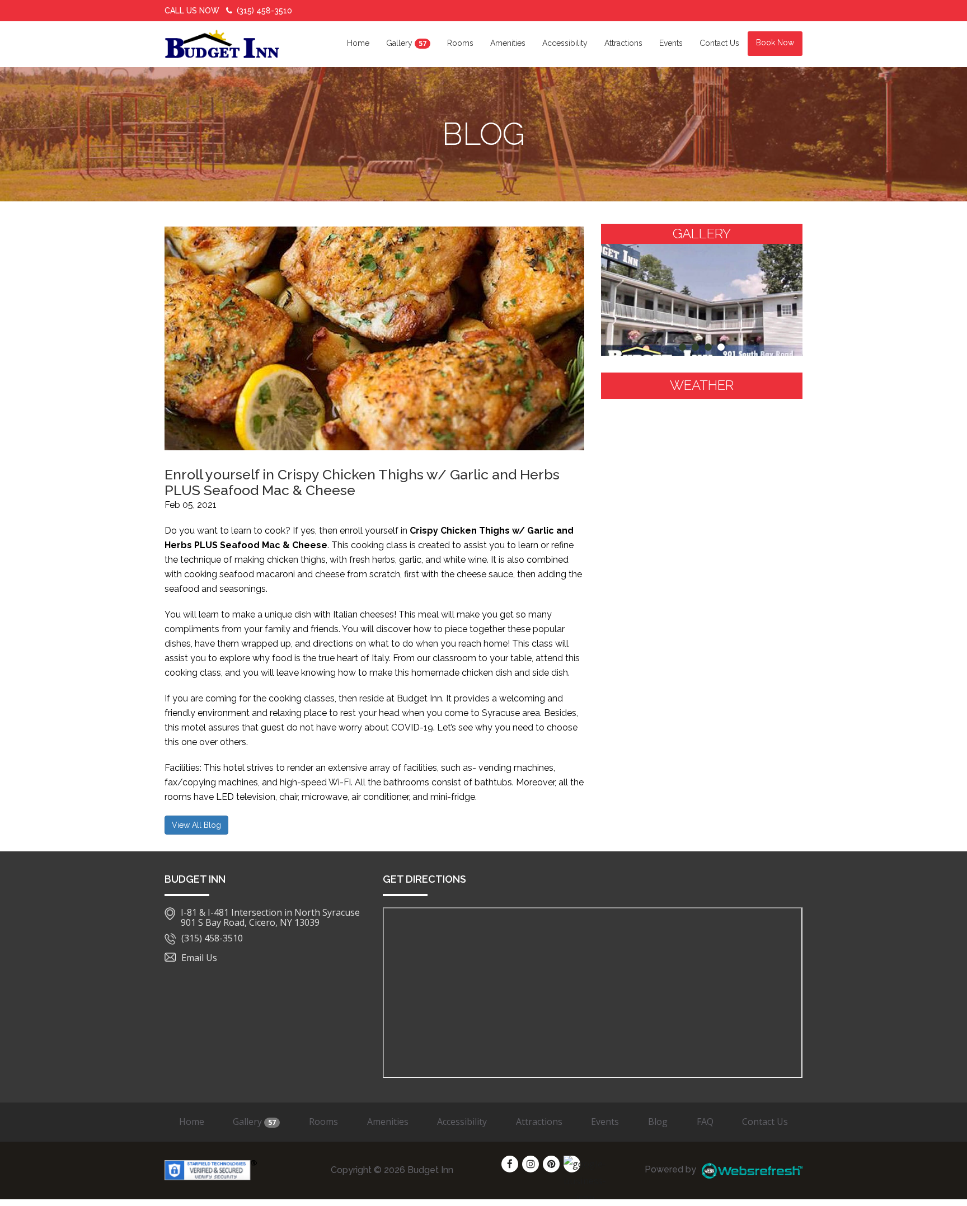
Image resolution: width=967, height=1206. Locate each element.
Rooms (460, 43)
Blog (658, 1121)
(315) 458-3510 (212, 938)
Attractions (623, 43)
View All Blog (196, 825)
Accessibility (565, 43)
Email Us (199, 958)
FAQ (705, 1121)
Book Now (775, 42)
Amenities (507, 43)
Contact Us (719, 43)
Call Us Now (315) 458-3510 (228, 10)
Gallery (406, 43)
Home (358, 43)
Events (671, 43)
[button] (682, 347)
